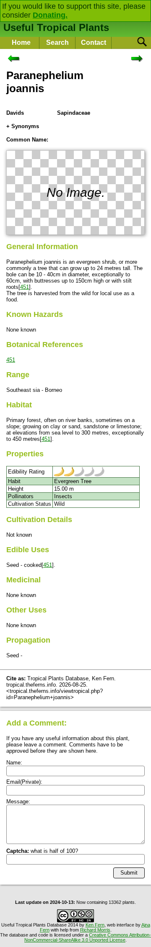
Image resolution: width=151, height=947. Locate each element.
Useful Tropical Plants (56, 27)
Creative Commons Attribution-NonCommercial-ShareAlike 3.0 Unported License (87, 937)
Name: (14, 762)
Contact (93, 42)
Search (57, 42)
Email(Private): (24, 782)
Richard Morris (95, 929)
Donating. (50, 15)
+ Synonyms (22, 126)
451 (24, 287)
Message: (18, 801)
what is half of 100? (42, 851)
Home (21, 42)
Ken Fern (95, 924)
